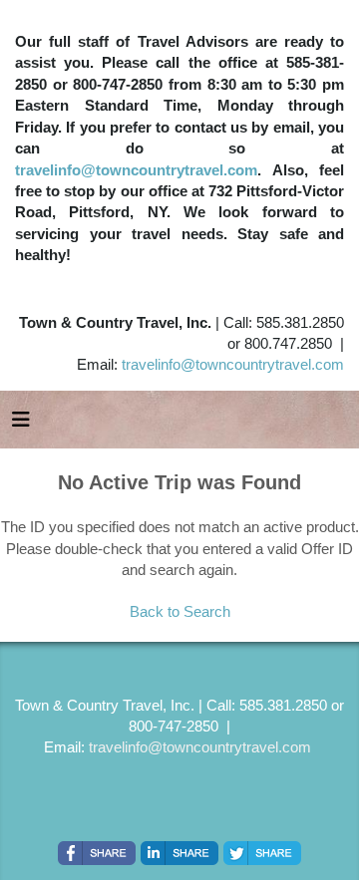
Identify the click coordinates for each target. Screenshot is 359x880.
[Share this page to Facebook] (97, 853)
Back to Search (180, 611)
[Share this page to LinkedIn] (179, 853)
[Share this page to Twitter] (262, 853)
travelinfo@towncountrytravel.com (136, 169)
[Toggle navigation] (21, 424)
